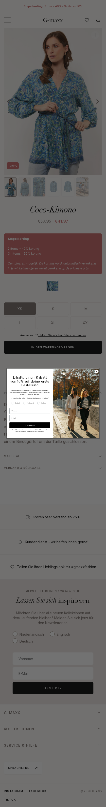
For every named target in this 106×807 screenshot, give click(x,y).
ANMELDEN (30, 425)
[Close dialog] (97, 372)
